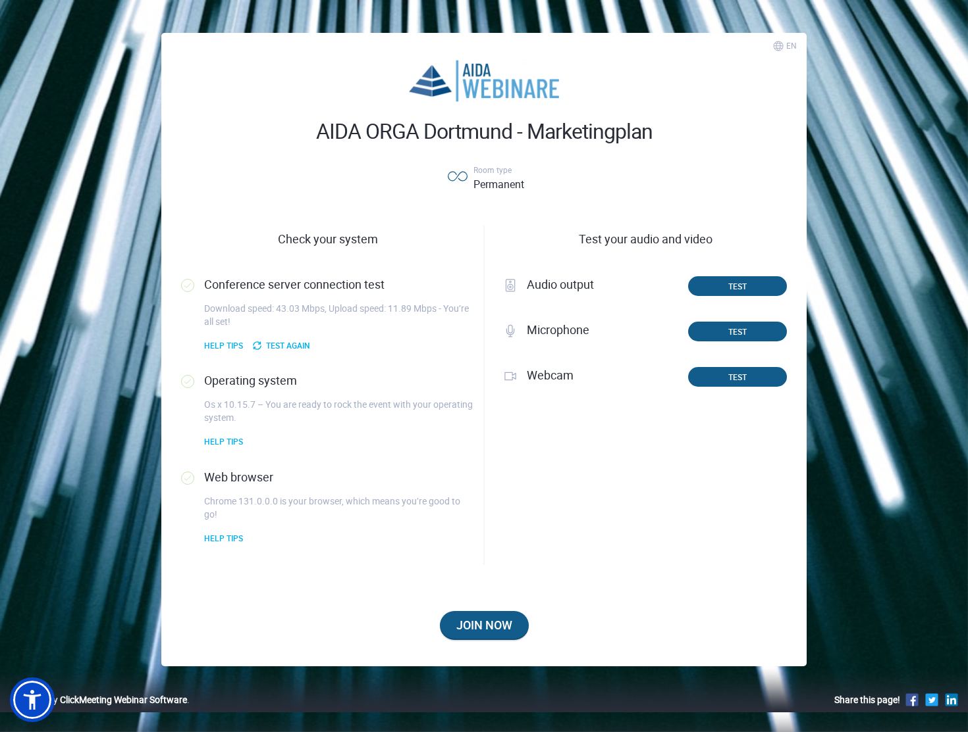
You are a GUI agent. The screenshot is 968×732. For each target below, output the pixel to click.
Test (737, 286)
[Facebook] (912, 699)
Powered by (98, 699)
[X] (931, 699)
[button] (32, 700)
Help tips (223, 345)
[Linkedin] (951, 699)
